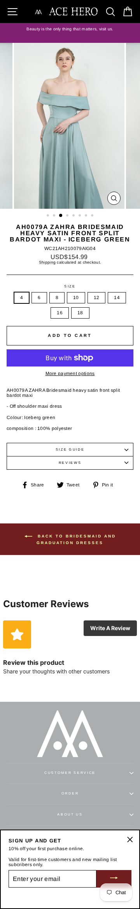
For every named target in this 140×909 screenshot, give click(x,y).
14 (117, 297)
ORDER (70, 793)
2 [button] (55, 216)
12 (97, 297)
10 (76, 297)
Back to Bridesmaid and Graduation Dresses (75, 539)
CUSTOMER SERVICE (70, 773)
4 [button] (68, 216)
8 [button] (93, 216)
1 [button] (49, 216)
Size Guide (70, 449)
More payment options (70, 373)
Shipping (47, 262)
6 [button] (80, 216)
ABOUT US (69, 814)
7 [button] (87, 216)
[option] (70, 29)
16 (60, 312)
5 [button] (74, 216)
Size (70, 286)
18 (80, 312)
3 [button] (61, 216)
